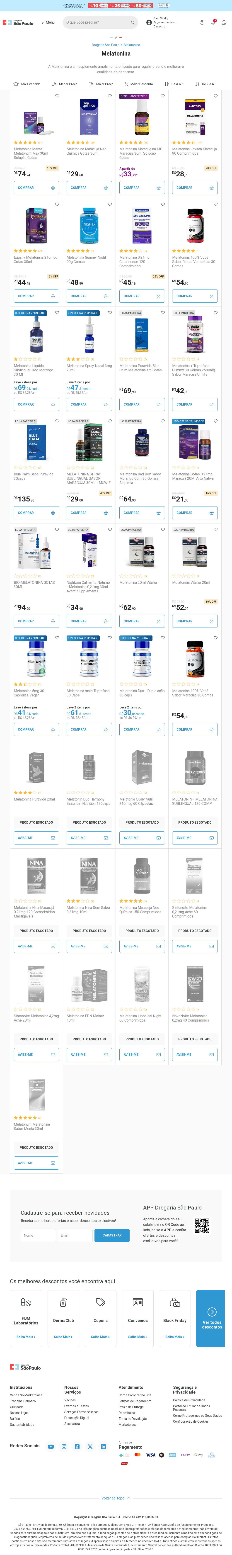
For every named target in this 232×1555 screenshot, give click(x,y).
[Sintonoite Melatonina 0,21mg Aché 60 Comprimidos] (195, 876)
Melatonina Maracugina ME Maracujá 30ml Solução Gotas (140, 153)
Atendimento (131, 1387)
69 (127, 390)
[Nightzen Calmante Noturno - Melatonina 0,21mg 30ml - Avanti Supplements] (89, 551)
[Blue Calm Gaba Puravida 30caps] (36, 442)
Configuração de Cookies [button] (191, 1421)
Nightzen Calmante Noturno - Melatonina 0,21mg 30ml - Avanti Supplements (88, 586)
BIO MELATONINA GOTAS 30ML (34, 584)
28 (180, 174)
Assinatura (72, 1424)
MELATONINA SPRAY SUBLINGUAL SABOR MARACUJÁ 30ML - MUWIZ (89, 478)
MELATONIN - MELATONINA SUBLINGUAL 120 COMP (195, 801)
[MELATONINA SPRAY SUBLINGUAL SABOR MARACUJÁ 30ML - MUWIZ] (89, 442)
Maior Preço (105, 84)
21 (180, 499)
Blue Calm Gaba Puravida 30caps (33, 476)
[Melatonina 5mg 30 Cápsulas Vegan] (36, 659)
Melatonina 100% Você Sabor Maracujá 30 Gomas (192, 693)
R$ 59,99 (125, 276)
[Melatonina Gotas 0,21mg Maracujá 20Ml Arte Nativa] (195, 442)
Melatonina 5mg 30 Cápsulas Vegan (29, 693)
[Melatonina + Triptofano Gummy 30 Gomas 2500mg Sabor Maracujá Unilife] (195, 334)
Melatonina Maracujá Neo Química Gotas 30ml (86, 151)
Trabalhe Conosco (23, 1401)
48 (75, 282)
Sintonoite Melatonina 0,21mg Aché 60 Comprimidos (189, 911)
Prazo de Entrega (131, 1407)
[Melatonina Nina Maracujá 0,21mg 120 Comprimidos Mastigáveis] (36, 876)
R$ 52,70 (73, 493)
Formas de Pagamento (135, 1401)
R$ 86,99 (20, 168)
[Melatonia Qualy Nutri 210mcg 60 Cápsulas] (142, 767)
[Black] (116, 6)
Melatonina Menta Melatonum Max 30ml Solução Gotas (31, 153)
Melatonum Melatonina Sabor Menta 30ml (32, 1126)
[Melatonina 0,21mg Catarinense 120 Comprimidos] (142, 226)
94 (22, 607)
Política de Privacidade (189, 1400)
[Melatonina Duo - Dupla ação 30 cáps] (142, 659)
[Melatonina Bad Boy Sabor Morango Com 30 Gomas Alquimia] (142, 442)
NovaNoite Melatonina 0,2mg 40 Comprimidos (190, 1018)
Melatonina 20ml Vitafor (138, 582)
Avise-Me (25, 838)
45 (127, 282)
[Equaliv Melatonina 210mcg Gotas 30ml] (36, 226)
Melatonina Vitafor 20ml (191, 582)
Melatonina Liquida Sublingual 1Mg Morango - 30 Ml (35, 370)
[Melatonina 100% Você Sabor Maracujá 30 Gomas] (195, 659)
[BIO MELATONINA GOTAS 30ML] (36, 551)
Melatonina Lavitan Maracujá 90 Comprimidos (194, 151)
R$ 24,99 (178, 493)
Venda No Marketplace (26, 1395)
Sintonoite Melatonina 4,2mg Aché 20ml (36, 1018)
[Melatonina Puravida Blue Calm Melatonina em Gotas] (142, 334)
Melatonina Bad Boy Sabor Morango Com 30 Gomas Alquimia (140, 478)
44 (22, 282)
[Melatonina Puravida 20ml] (36, 767)
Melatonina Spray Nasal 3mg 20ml (89, 368)
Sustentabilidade (22, 1424)
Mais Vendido (31, 84)
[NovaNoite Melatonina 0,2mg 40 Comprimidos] (195, 984)
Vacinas (70, 1400)
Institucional (22, 1387)
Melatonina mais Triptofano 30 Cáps (88, 693)
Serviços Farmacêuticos (81, 1412)
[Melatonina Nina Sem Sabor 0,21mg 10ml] (89, 876)
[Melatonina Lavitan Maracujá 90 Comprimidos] (195, 117)
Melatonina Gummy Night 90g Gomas (86, 259)
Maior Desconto (141, 84)
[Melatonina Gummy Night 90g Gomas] (89, 226)
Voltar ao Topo (113, 1498)
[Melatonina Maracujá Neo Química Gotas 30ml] (89, 117)
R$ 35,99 (178, 168)
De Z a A (208, 84)
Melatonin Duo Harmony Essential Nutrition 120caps (88, 801)
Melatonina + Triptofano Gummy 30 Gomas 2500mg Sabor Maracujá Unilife (193, 370)
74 (22, 174)
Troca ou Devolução (133, 1419)
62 (127, 607)
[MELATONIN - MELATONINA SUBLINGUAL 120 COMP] (195, 767)
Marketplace (128, 1424)
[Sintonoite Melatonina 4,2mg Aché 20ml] (36, 984)
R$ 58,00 (178, 602)
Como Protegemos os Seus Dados (197, 1415)
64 (127, 499)
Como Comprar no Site (135, 1395)
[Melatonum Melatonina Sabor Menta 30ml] (36, 1092)
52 (180, 607)
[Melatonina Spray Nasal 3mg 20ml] (89, 334)
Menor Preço (68, 84)
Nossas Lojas (19, 1413)
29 (75, 174)
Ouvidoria (17, 1407)
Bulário (15, 1419)
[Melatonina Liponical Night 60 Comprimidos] (142, 984)
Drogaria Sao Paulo (105, 45)
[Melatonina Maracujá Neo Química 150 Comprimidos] (142, 876)
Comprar (26, 188)
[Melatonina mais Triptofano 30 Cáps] (89, 659)
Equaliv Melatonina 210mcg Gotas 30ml (35, 259)
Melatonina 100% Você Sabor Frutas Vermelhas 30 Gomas (193, 261)
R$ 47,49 (20, 276)
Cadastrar (112, 1235)
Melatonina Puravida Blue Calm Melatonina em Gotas (140, 368)
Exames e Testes (76, 1406)
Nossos (72, 1390)
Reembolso (127, 1413)
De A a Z (178, 84)
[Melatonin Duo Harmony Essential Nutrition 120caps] (89, 767)
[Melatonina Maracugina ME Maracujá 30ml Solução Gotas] (142, 117)
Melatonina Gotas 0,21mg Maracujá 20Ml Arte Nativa (193, 476)
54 (180, 282)
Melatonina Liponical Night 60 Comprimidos (140, 1018)
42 (180, 390)
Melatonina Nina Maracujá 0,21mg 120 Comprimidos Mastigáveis (34, 911)
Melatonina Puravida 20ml (34, 799)
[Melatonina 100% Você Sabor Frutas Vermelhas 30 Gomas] (195, 226)
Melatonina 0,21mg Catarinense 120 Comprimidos (134, 261)
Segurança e (185, 1390)
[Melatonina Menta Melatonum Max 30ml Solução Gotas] (36, 117)
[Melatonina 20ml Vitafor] (142, 551)
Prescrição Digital (76, 1418)
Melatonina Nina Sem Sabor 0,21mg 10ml (88, 909)
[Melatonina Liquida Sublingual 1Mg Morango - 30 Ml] (36, 334)
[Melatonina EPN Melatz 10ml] (89, 984)
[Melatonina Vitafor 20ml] (195, 551)
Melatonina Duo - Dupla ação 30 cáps (142, 693)
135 (24, 499)
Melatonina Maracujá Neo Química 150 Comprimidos (140, 909)
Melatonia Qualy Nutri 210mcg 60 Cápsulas (136, 801)
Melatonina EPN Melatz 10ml (85, 1018)
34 (75, 607)
